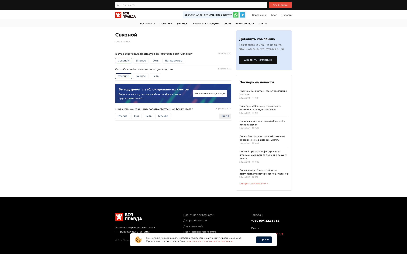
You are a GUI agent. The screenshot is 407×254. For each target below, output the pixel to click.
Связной (123, 60)
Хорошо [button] (264, 239)
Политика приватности (198, 214)
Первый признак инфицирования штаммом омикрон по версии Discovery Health (263, 155)
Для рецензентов (195, 220)
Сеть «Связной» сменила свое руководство (144, 69)
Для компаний (193, 226)
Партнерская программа (200, 231)
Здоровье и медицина (206, 23)
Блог (274, 15)
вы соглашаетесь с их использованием (209, 241)
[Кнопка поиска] (118, 5)
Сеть (155, 60)
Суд (136, 116)
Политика (166, 23)
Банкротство (173, 60)
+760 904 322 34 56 (265, 220)
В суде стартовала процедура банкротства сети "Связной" (154, 53)
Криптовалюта (245, 23)
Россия (122, 116)
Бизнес (141, 60)
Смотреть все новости (252, 183)
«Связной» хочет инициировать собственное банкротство (154, 109)
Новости (287, 15)
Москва (163, 116)
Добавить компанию (258, 59)
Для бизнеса (280, 5)
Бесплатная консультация (210, 93)
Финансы (182, 23)
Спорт (227, 23)
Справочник (259, 15)
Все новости (147, 23)
